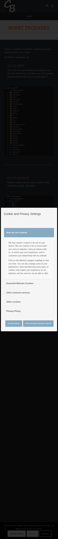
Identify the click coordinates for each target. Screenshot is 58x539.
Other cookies (13, 302)
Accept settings (14, 323)
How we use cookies (16, 232)
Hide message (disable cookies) (38, 323)
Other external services (18, 292)
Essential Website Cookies (19, 283)
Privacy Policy (13, 311)
